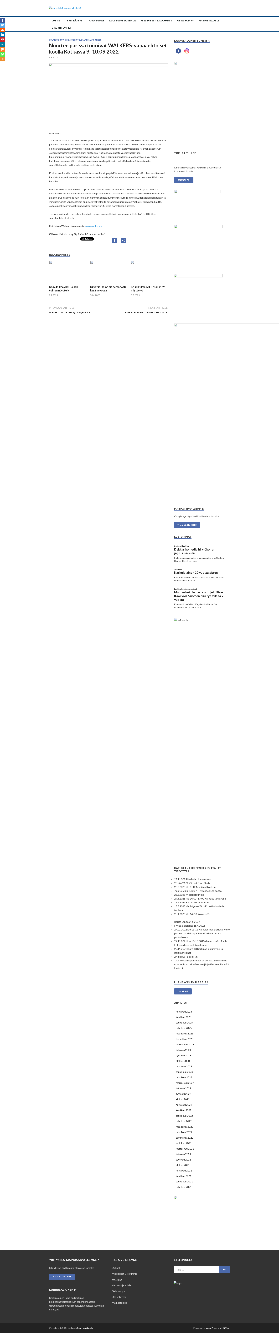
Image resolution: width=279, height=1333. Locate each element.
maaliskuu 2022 (184, 1126)
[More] (123, 240)
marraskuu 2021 (185, 1148)
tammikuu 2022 (184, 1137)
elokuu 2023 (183, 1060)
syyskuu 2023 (183, 1055)
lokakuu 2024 (183, 1049)
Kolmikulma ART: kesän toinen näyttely (63, 288)
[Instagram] (186, 51)
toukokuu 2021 (184, 1181)
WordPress (211, 1328)
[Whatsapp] (2, 54)
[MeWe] (2, 44)
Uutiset (57, 20)
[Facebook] (114, 240)
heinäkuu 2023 (184, 1066)
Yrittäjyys (74, 20)
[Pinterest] (2, 39)
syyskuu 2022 (183, 1093)
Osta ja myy (185, 20)
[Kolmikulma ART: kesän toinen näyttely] (67, 262)
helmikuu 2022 (184, 1132)
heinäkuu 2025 (184, 1011)
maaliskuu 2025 (184, 1033)
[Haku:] (202, 1269)
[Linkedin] (2, 34)
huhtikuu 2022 (184, 1121)
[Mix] (2, 49)
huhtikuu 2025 (184, 1027)
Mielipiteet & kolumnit (156, 20)
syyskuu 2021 (183, 1159)
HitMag (225, 1328)
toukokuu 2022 (184, 1115)
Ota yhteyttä (61, 27)
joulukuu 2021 (183, 1143)
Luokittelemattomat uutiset (85, 40)
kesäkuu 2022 (183, 1110)
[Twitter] (2, 25)
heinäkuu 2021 (184, 1170)
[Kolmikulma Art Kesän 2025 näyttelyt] (149, 262)
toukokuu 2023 (184, 1071)
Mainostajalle (209, 20)
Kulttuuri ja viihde (122, 20)
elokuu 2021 (183, 1164)
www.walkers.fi (93, 225)
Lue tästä (182, 991)
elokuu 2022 (183, 1099)
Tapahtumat (95, 20)
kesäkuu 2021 (183, 1175)
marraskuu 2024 (185, 1044)
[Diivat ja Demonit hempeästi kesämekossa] (108, 262)
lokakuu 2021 (183, 1154)
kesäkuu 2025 (183, 1016)
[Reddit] (2, 30)
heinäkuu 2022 (184, 1104)
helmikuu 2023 (184, 1077)
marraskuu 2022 (185, 1082)
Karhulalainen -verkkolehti (81, 1328)
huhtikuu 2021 (184, 1186)
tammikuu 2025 (184, 1038)
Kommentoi (183, 180)
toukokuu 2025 (184, 1022)
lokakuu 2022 (183, 1088)
